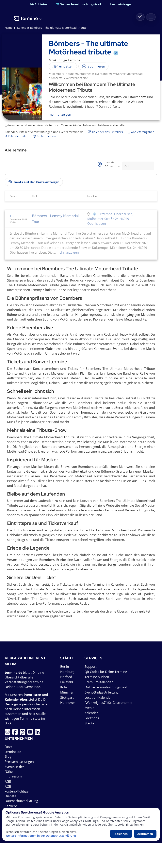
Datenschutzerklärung (21, 801)
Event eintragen (121, 4)
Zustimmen (145, 834)
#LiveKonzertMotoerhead (126, 74)
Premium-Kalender (99, 682)
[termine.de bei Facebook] (16, 733)
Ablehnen (121, 834)
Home (8, 27)
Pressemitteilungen (19, 761)
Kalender (91, 713)
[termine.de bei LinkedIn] (38, 733)
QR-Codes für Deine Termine (106, 672)
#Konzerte (55, 78)
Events (89, 708)
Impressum (13, 776)
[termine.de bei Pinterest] (23, 733)
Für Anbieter (38, 4)
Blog (8, 756)
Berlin (64, 666)
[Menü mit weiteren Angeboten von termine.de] (151, 17)
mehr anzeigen (67, 252)
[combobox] (113, 166)
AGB (8, 781)
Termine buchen (97, 677)
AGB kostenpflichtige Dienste (16, 791)
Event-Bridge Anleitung (102, 692)
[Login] (140, 17)
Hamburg (67, 672)
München (67, 692)
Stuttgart (67, 697)
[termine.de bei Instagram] (8, 733)
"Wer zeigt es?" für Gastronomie (108, 702)
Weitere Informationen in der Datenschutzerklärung (41, 835)
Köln (63, 687)
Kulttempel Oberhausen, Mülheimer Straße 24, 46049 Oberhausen (110, 219)
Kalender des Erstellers (107, 132)
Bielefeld (66, 682)
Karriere (11, 806)
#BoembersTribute (61, 74)
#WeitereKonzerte (76, 78)
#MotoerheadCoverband (91, 74)
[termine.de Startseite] (28, 16)
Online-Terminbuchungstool (80, 4)
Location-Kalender (98, 697)
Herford (66, 677)
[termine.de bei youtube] (31, 733)
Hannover (67, 702)
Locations (92, 718)
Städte (89, 723)
